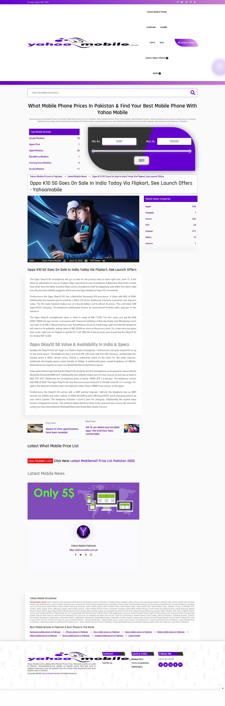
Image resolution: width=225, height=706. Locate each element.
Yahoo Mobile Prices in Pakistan (46, 176)
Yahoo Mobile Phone (157, 12)
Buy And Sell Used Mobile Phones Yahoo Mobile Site (168, 617)
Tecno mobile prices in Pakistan (76, 636)
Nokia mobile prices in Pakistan (171, 632)
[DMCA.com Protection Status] (110, 666)
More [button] (156, 73)
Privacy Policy (137, 659)
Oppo (152, 43)
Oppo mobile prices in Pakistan (138, 632)
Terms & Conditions (140, 663)
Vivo (162, 43)
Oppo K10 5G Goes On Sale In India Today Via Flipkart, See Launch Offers (128, 176)
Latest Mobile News (77, 176)
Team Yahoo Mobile (51, 260)
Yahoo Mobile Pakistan (51, 673)
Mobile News (187, 43)
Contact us (107, 663)
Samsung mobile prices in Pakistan (45, 632)
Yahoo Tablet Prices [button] (155, 58)
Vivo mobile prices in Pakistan (106, 632)
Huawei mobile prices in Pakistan (109, 636)
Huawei (163, 27)
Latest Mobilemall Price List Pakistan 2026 (102, 461)
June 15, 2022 (75, 260)
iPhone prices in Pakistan (77, 632)
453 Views (95, 260)
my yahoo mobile (69, 620)
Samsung (151, 27)
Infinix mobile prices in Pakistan (43, 636)
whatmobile (123, 622)
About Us (107, 659)
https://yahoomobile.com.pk (83, 550)
